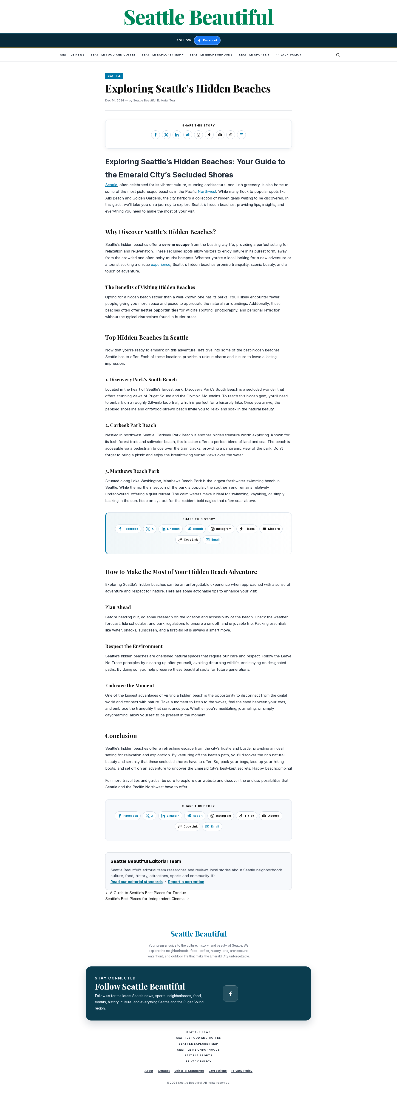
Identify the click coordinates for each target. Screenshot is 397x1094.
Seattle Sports (253, 54)
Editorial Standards (189, 1070)
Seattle (111, 184)
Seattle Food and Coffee (113, 54)
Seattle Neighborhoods (211, 54)
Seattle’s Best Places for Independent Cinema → (147, 898)
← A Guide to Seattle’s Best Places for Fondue (145, 892)
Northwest (207, 191)
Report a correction (186, 881)
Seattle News (72, 54)
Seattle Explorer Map (161, 54)
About (149, 1070)
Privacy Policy (288, 54)
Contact (164, 1070)
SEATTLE (114, 75)
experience (160, 264)
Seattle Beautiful (198, 16)
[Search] (338, 55)
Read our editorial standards (137, 881)
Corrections (218, 1070)
